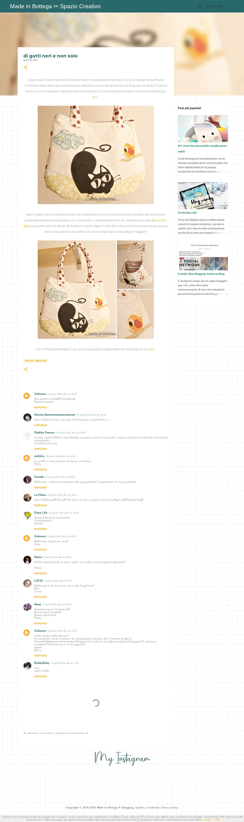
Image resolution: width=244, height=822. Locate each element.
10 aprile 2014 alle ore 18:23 (62, 394)
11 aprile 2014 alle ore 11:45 (57, 557)
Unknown (40, 394)
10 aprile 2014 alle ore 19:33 (62, 495)
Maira (38, 557)
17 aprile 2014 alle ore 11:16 (65, 663)
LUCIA (38, 580)
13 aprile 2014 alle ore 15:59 (56, 604)
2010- (86, 807)
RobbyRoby (41, 663)
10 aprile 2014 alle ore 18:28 (71, 433)
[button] (25, 67)
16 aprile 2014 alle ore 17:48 (62, 631)
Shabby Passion (44, 432)
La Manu (40, 495)
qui (95, 97)
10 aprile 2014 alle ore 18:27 (91, 415)
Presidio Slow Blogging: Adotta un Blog (201, 273)
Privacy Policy (170, 807)
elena (37, 604)
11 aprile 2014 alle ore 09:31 (62, 536)
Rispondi (40, 407)
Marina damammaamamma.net (54, 414)
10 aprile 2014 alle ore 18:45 (60, 456)
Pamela (39, 477)
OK (217, 819)
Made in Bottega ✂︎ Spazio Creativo (55, 6)
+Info (207, 819)
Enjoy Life (40, 512)
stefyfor (39, 456)
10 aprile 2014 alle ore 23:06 (64, 513)
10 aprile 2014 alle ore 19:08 (60, 477)
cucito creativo (35, 360)
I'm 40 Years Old (187, 212)
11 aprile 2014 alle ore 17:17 (58, 581)
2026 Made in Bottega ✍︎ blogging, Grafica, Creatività (124, 807)
